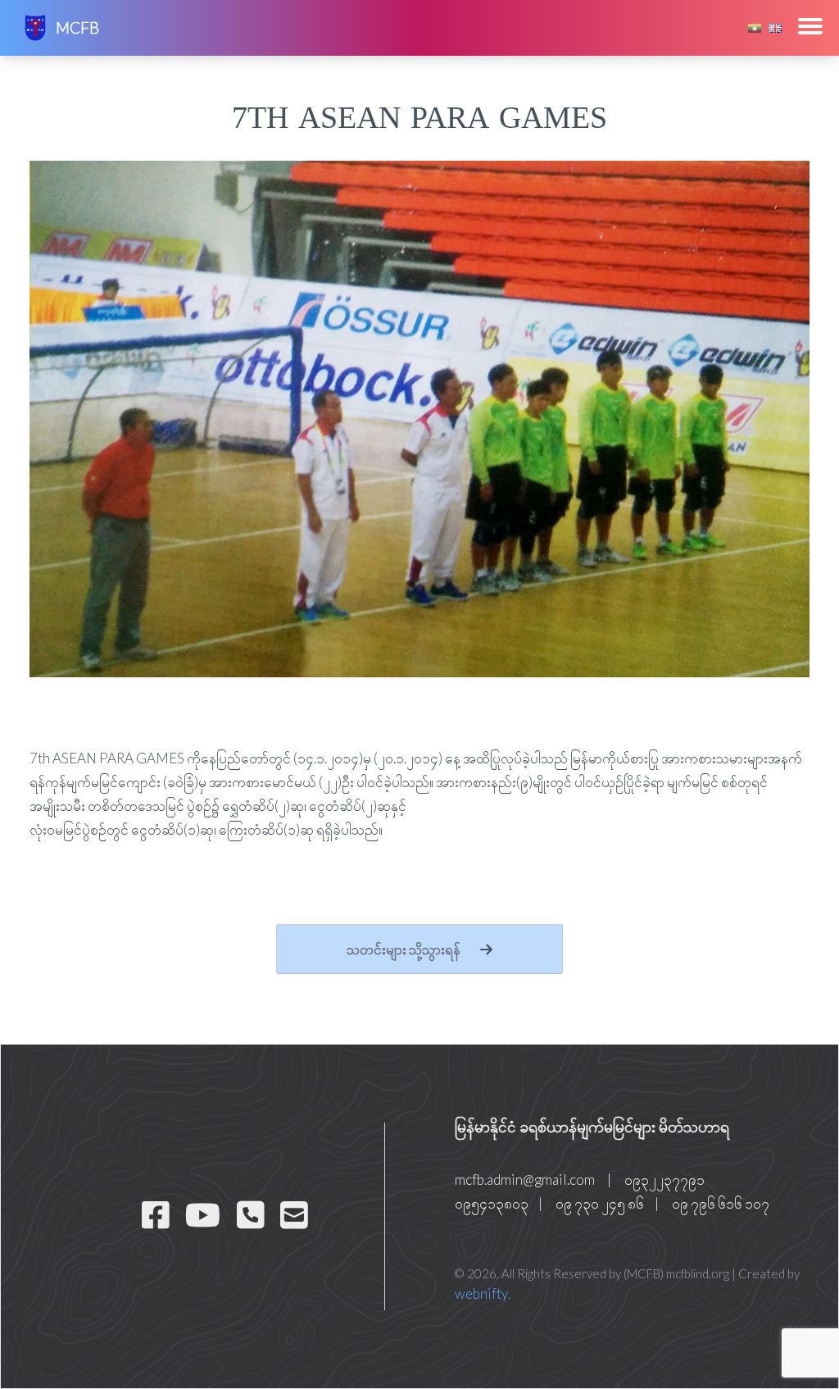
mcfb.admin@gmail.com (525, 1179)
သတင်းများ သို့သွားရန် (405, 949)
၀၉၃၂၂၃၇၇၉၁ (664, 1179)
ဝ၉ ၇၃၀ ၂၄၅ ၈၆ (600, 1203)
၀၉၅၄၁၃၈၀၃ (491, 1203)
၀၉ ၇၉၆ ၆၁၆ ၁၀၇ (720, 1203)
